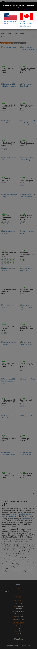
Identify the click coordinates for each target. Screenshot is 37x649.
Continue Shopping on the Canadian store (26, 23)
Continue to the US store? (10, 22)
